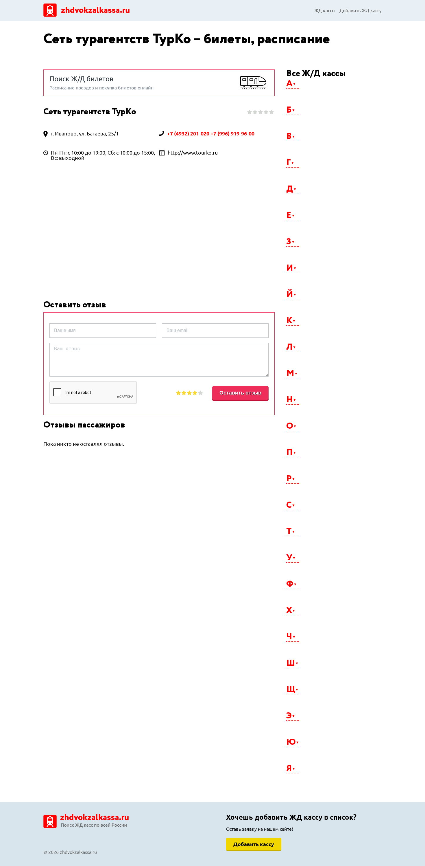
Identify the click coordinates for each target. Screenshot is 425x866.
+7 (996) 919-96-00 (232, 133)
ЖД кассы (324, 10)
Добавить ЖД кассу (360, 10)
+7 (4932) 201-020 (188, 133)
